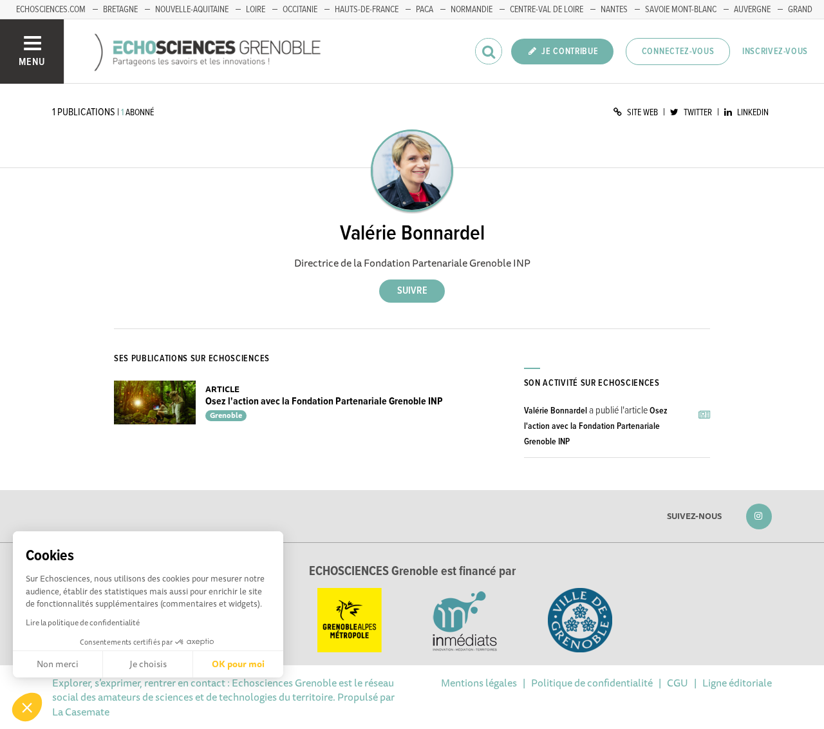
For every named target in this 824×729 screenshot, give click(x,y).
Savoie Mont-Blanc (680, 9)
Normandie (471, 9)
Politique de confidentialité (592, 682)
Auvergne (752, 9)
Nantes (614, 9)
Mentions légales (479, 682)
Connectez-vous (678, 51)
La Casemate (80, 711)
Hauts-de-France (366, 9)
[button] (27, 707)
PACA (424, 9)
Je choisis (148, 664)
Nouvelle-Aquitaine (192, 9)
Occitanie (300, 9)
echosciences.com (51, 9)
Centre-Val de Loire (546, 9)
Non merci (58, 664)
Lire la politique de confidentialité (83, 622)
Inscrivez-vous (775, 51)
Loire (255, 9)
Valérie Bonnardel (555, 411)
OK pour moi (238, 664)
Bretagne (120, 9)
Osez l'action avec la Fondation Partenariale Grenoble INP (324, 401)
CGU (677, 682)
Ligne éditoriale (737, 682)
